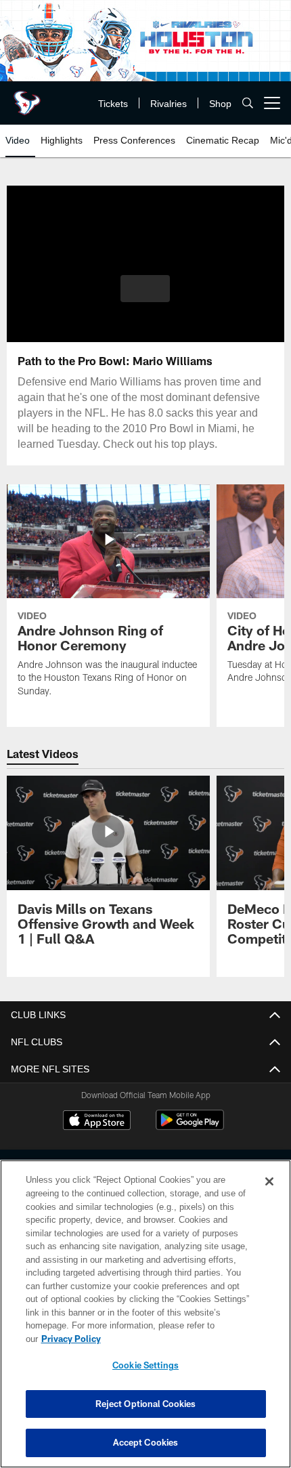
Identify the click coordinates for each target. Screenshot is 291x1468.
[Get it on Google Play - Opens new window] (190, 1127)
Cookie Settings (145, 1365)
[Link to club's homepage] (27, 97)
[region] (145, 1320)
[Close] (269, 1195)
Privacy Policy (175, 1338)
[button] (145, 288)
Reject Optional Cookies (145, 1403)
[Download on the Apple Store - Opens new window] (97, 1121)
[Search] (247, 103)
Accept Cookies (146, 1442)
